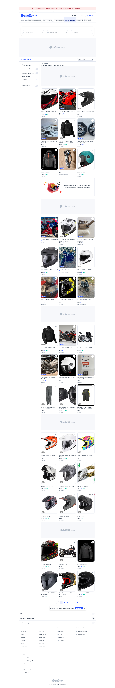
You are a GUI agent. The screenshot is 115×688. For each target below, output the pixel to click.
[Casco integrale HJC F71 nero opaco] (86, 584)
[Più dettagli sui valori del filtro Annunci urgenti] (31, 85)
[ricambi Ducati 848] (67, 162)
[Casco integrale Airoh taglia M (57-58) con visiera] (49, 290)
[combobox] (33, 32)
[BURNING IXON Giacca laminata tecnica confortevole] (49, 162)
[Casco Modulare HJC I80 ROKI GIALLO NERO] (67, 290)
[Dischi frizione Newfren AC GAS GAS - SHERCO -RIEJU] (86, 476)
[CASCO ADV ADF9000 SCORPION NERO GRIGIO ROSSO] (49, 506)
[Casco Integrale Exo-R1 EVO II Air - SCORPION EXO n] (49, 584)
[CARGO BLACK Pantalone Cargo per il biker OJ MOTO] (49, 398)
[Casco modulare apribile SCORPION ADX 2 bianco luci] (67, 446)
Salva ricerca (27, 59)
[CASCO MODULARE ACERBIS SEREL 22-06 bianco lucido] (49, 476)
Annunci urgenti (26, 85)
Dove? (72, 29)
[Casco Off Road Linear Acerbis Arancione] (49, 446)
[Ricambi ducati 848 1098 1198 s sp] (67, 102)
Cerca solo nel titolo (27, 69)
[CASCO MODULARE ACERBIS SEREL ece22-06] (86, 506)
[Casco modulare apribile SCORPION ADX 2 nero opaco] (49, 261)
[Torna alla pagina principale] (30, 15)
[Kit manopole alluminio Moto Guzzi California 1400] (86, 368)
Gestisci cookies (25, 649)
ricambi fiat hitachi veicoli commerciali (62, 20)
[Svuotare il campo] (42, 32)
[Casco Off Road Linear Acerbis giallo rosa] (86, 446)
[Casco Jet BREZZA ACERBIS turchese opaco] (86, 162)
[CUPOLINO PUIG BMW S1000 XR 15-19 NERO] (86, 339)
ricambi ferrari (87, 20)
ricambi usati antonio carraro (34, 20)
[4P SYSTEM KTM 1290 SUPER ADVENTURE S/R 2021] (67, 554)
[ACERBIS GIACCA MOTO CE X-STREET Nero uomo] (49, 339)
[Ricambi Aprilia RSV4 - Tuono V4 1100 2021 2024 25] (67, 339)
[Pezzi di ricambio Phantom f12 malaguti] (86, 290)
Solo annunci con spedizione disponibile (27, 72)
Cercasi (24, 81)
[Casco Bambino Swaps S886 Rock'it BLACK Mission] (67, 584)
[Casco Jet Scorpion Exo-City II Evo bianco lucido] (67, 368)
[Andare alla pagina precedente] (57, 602)
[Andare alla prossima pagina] (77, 602)
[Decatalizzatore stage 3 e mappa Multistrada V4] (86, 231)
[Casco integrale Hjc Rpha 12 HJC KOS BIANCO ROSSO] (49, 102)
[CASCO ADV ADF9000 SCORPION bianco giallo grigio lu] (67, 231)
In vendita (25, 79)
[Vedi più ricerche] (93, 20)
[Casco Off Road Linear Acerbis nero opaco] (86, 102)
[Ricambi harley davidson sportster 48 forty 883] (49, 132)
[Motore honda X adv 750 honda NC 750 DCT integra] (49, 368)
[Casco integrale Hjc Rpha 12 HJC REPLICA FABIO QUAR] (49, 554)
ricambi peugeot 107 (78, 20)
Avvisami (79, 608)
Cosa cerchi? (25, 29)
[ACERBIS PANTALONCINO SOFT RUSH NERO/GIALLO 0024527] (86, 398)
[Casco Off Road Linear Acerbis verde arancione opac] (67, 506)
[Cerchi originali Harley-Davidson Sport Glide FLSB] (86, 132)
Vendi (91, 15)
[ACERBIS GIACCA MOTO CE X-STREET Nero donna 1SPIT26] (67, 132)
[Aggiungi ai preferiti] (56, 90)
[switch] (36, 69)
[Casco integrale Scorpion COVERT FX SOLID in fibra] (67, 398)
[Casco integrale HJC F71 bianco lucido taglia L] (86, 261)
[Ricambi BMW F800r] (67, 261)
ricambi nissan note (47, 20)
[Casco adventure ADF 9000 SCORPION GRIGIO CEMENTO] (67, 476)
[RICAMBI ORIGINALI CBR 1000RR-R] (49, 231)
